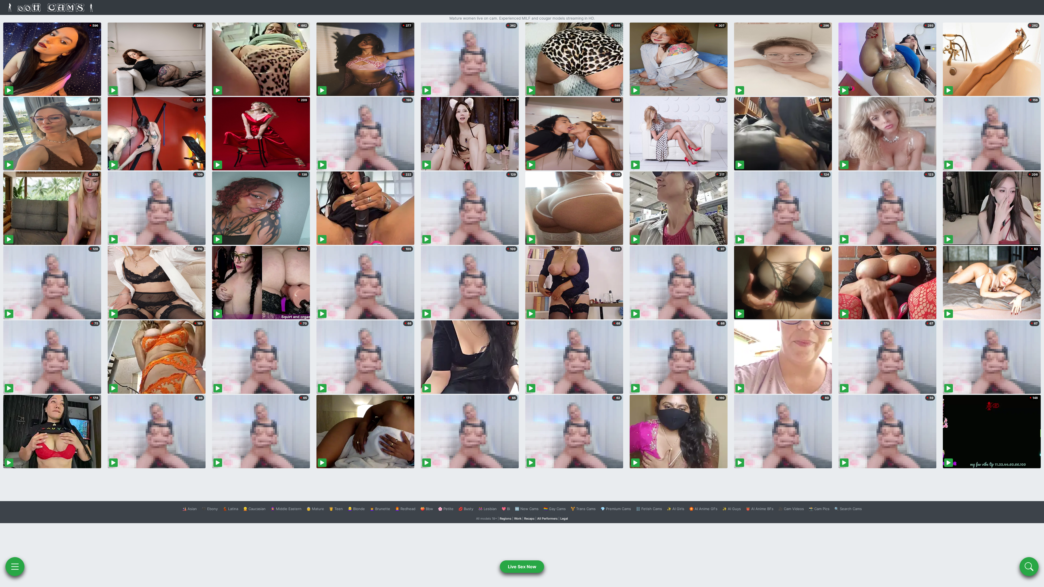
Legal (564, 518)
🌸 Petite (445, 509)
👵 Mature (315, 509)
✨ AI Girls (675, 509)
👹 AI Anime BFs (759, 509)
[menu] (14, 566)
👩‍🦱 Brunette (380, 509)
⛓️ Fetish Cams (649, 509)
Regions (505, 518)
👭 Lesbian (487, 509)
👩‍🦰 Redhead (405, 509)
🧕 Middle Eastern (286, 509)
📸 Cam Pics (819, 509)
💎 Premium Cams (616, 509)
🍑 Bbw (426, 509)
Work (517, 518)
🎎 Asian (189, 509)
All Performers (547, 518)
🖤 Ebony (210, 509)
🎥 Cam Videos (791, 509)
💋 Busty (465, 509)
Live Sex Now (522, 566)
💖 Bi (506, 509)
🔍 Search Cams (848, 509)
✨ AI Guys (731, 509)
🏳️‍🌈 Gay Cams (554, 509)
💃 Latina (230, 509)
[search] (1029, 566)
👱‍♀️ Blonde (356, 509)
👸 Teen (336, 509)
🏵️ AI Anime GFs (703, 509)
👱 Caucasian (254, 509)
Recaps (529, 518)
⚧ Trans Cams (583, 509)
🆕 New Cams (527, 509)
